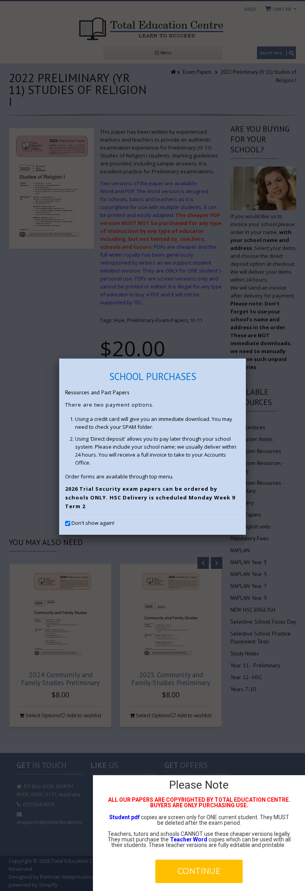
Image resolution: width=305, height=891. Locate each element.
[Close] (246, 358)
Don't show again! (92, 522)
